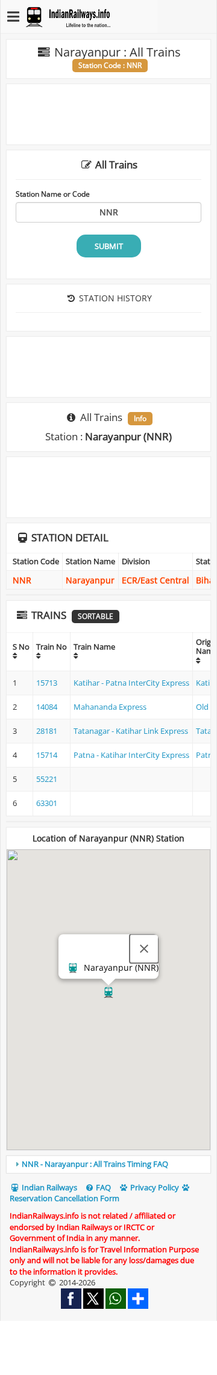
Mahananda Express (110, 706)
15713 (46, 682)
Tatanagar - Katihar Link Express (131, 730)
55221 (46, 779)
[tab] (108, 1164)
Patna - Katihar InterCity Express (131, 754)
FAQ (102, 1187)
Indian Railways (48, 1187)
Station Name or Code (53, 193)
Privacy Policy (153, 1187)
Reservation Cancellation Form (64, 1198)
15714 (46, 754)
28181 (46, 730)
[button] (108, 992)
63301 (46, 803)
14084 (46, 706)
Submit (109, 246)
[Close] (144, 948)
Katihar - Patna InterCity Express (131, 682)
